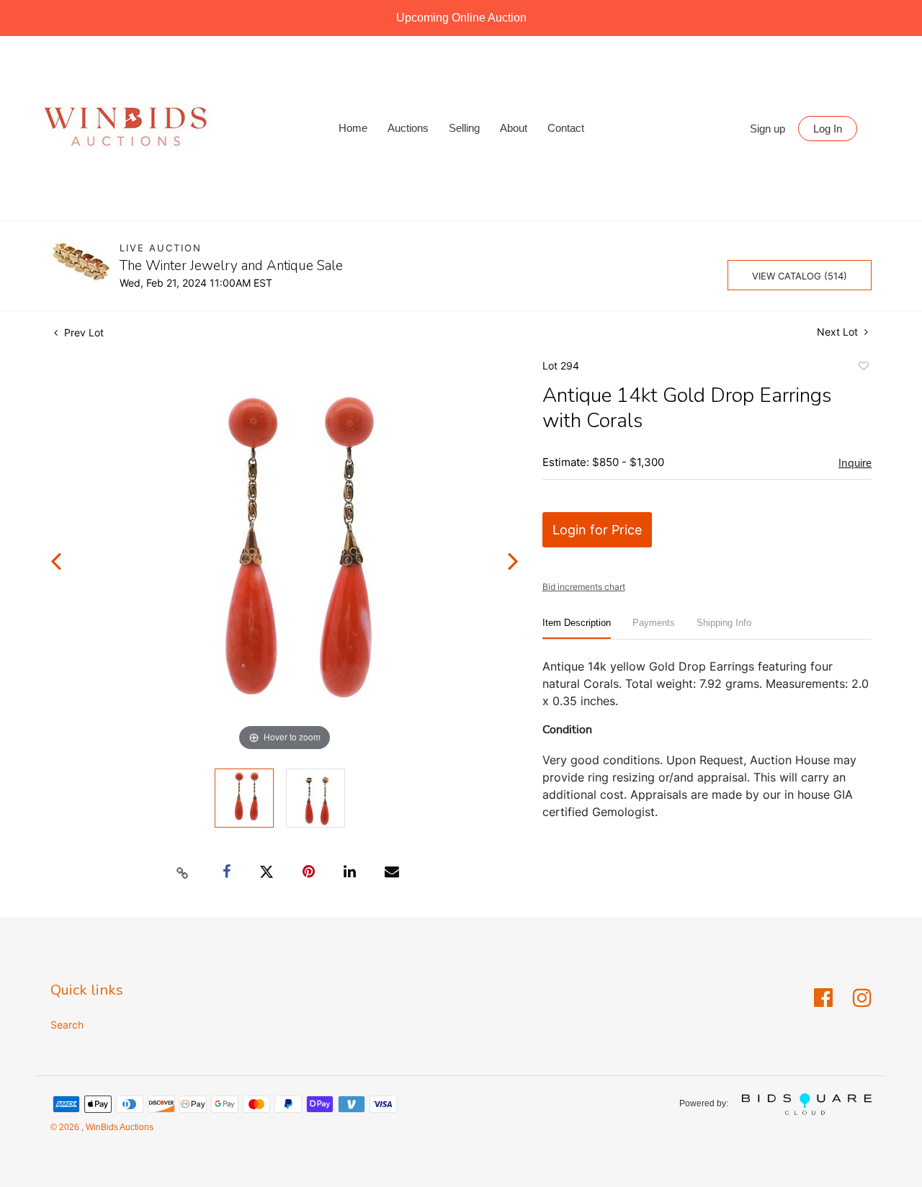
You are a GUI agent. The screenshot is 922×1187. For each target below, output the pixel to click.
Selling (464, 128)
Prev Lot (82, 332)
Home (353, 128)
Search (67, 1024)
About (513, 128)
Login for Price (597, 529)
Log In (827, 128)
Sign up (767, 128)
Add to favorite (863, 368)
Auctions (408, 128)
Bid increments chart (583, 586)
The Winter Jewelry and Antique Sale (231, 265)
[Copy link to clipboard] (183, 872)
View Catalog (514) (799, 276)
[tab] (576, 628)
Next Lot (839, 332)
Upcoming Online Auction (461, 18)
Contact (565, 128)
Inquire (855, 463)
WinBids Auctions (118, 1127)
